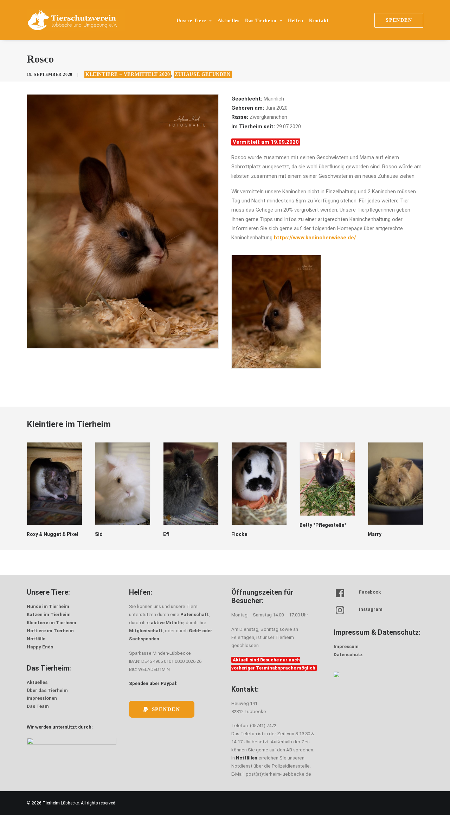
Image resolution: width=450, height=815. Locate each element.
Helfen (295, 20)
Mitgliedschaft (146, 630)
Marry (306, 534)
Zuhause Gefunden (203, 74)
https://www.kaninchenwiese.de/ (315, 237)
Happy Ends (40, 646)
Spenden (166, 709)
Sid (30, 534)
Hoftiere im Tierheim (50, 630)
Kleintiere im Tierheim (51, 622)
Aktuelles (228, 20)
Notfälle (36, 638)
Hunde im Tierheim (48, 606)
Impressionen (42, 698)
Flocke (171, 534)
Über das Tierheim (47, 690)
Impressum (346, 646)
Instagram (370, 609)
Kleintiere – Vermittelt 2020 (127, 74)
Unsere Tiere (191, 20)
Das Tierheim (260, 20)
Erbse (374, 534)
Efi (98, 534)
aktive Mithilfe (167, 622)
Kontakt (319, 20)
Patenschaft (194, 614)
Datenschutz (348, 654)
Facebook (370, 592)
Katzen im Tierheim (49, 614)
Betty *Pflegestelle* (254, 525)
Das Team (38, 706)
